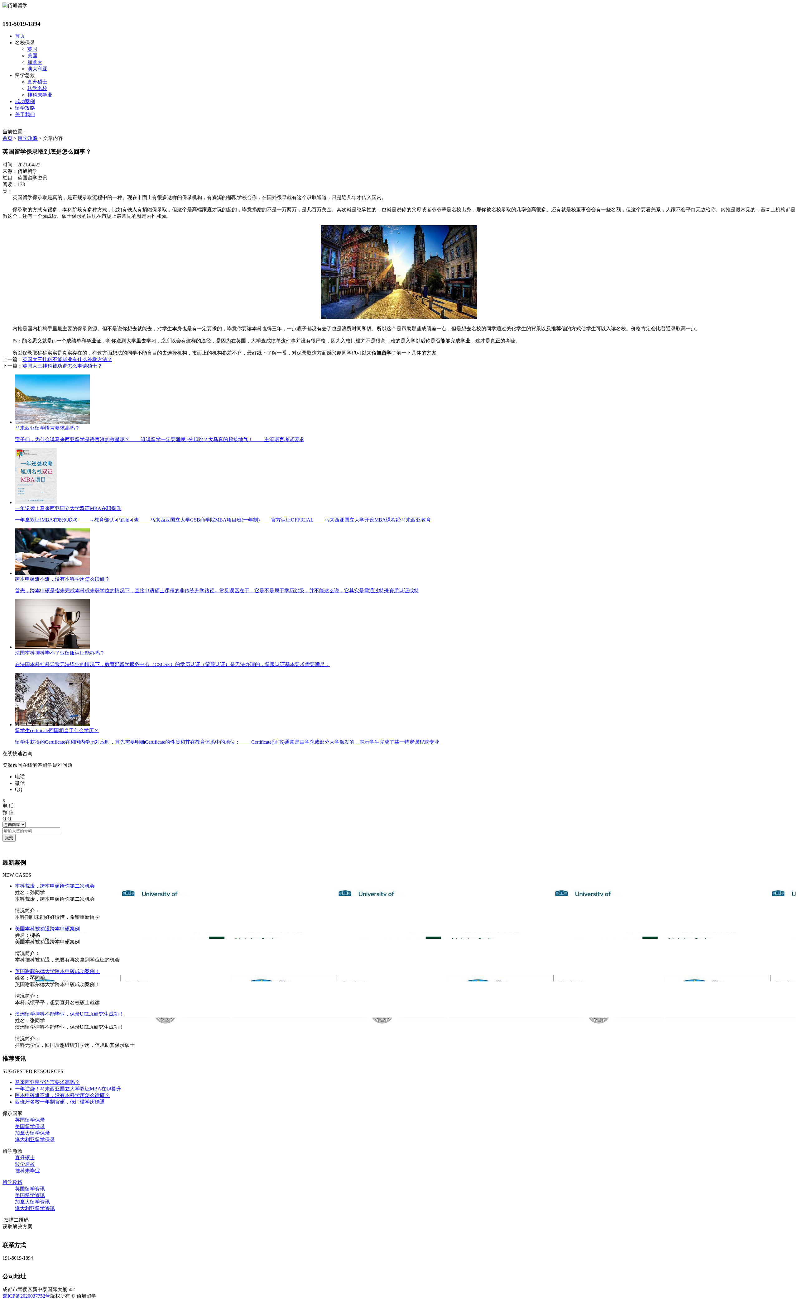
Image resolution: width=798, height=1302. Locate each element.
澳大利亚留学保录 (35, 1139)
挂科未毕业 (39, 95)
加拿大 (34, 62)
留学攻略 (25, 108)
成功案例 (25, 101)
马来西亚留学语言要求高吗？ (47, 1082)
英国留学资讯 (30, 1188)
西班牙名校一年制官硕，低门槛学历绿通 (60, 1101)
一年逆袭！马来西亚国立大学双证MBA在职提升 (68, 1088)
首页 (20, 36)
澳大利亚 (37, 68)
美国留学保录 (30, 1126)
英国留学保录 (30, 1120)
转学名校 (37, 88)
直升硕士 (37, 81)
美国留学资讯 (30, 1195)
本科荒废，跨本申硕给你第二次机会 (55, 886)
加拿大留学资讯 (32, 1201)
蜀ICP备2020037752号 (26, 1296)
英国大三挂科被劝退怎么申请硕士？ (62, 366)
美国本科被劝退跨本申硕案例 (47, 928)
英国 (32, 49)
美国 (32, 55)
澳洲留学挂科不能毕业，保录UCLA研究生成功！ (69, 1014)
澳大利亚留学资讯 (35, 1208)
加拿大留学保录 (32, 1133)
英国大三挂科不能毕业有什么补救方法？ (67, 359)
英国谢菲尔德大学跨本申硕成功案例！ (57, 971)
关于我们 (25, 114)
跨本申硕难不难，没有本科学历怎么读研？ (62, 1095)
